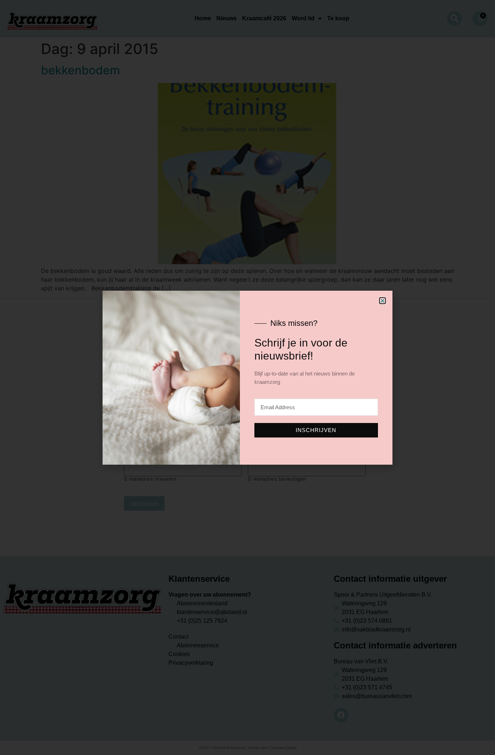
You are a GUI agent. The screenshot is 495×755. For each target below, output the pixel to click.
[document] (247, 377)
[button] (382, 300)
